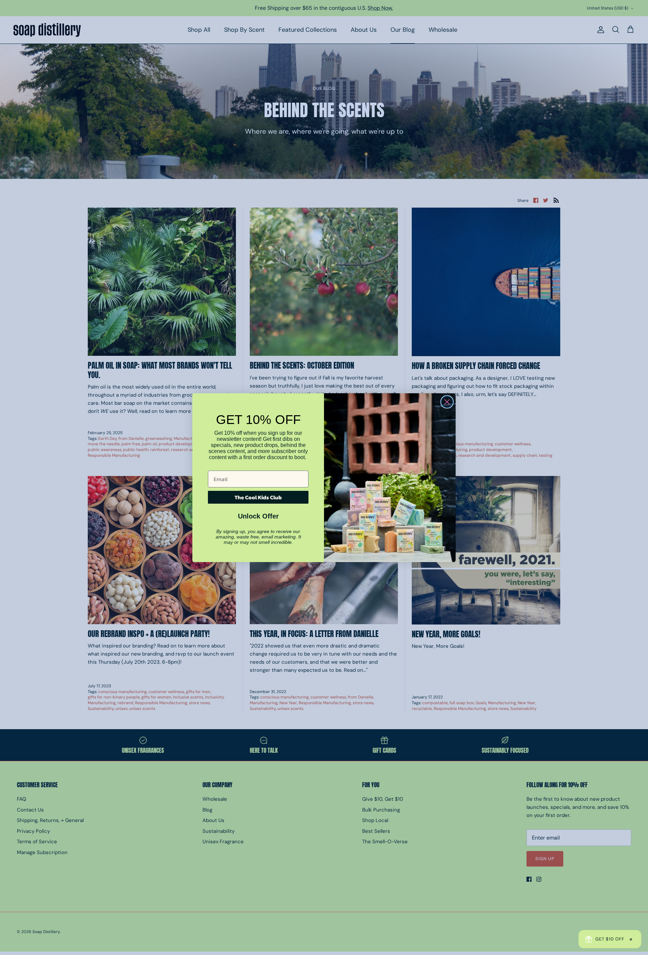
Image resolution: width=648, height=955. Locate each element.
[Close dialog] (447, 402)
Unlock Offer (258, 516)
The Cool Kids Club (258, 497)
